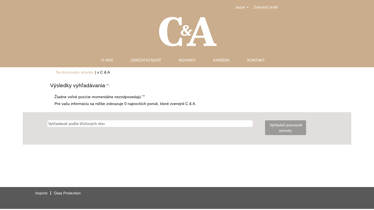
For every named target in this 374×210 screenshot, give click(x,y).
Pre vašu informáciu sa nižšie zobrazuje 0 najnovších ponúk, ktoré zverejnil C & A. (125, 103)
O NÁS (107, 60)
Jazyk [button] (240, 7)
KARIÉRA (221, 60)
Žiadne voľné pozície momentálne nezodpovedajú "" (99, 97)
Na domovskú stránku (75, 72)
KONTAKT (256, 60)
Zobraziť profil (266, 7)
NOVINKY (187, 60)
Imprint (41, 193)
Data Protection (67, 193)
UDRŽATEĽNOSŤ (146, 60)
